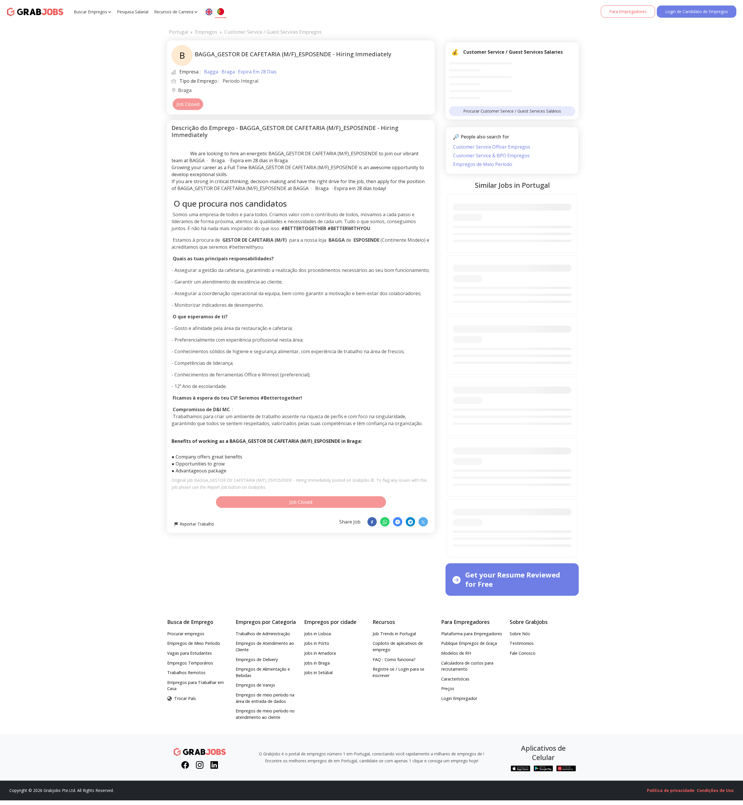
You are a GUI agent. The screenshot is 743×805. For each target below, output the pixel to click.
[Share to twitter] (423, 521)
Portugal (178, 32)
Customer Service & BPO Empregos (491, 155)
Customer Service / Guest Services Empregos (273, 32)
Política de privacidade (671, 790)
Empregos (206, 32)
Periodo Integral (240, 81)
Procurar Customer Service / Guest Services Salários (512, 111)
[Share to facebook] (372, 521)
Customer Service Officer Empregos (491, 147)
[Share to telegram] (410, 521)
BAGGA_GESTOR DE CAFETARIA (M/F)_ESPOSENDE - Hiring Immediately (262, 480)
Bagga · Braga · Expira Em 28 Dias (240, 71)
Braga (185, 90)
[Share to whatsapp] (384, 521)
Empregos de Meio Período (482, 164)
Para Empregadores (628, 11)
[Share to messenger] (397, 521)
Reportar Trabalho (196, 524)
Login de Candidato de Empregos (696, 11)
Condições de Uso (715, 790)
